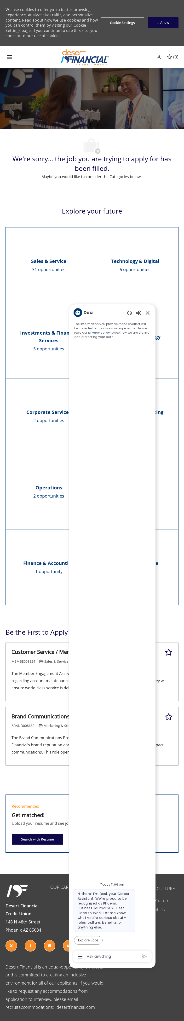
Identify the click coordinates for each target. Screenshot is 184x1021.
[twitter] (11, 945)
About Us (155, 909)
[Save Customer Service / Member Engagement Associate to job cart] (168, 652)
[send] (144, 956)
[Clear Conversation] (129, 312)
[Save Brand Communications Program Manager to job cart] (168, 717)
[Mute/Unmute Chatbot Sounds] (138, 312)
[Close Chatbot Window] (147, 312)
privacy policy (99, 333)
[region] (112, 634)
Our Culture (158, 900)
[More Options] (80, 956)
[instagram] (49, 945)
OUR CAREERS (64, 887)
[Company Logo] (85, 57)
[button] (159, 57)
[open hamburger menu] (9, 57)
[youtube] (69, 945)
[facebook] (30, 945)
